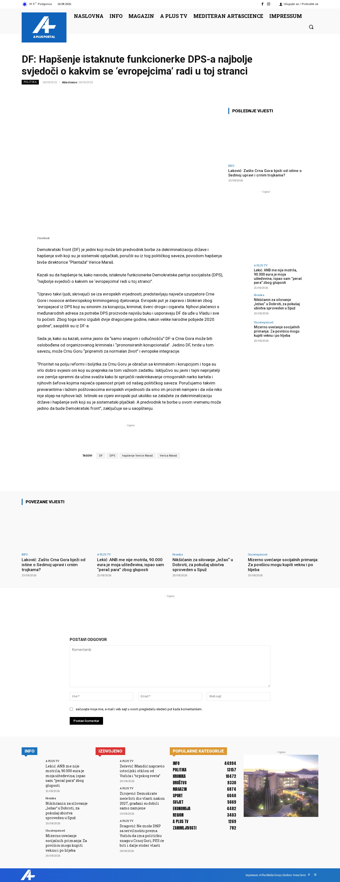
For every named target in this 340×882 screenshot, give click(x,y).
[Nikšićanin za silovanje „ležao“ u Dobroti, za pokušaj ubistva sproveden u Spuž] (239, 305)
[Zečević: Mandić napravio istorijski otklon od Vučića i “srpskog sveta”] (106, 769)
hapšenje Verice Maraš (137, 455)
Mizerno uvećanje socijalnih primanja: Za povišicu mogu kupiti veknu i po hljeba (277, 331)
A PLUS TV (261, 265)
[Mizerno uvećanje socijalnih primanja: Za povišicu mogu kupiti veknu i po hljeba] (239, 332)
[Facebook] (262, 4)
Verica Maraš (168, 455)
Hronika (259, 295)
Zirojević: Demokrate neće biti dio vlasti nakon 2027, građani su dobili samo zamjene (142, 800)
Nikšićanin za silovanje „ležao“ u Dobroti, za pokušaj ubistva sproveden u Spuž (277, 304)
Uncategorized (263, 322)
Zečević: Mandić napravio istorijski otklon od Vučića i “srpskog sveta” (142, 771)
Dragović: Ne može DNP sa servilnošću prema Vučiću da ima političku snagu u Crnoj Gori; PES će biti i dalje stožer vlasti (142, 836)
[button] (311, 27)
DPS (112, 455)
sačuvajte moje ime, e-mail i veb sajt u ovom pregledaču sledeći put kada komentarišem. (139, 709)
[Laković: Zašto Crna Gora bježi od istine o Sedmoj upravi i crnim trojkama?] (265, 140)
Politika (30, 82)
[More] (313, 93)
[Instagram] (269, 4)
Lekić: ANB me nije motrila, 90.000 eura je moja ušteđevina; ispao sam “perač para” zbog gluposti (278, 276)
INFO (231, 165)
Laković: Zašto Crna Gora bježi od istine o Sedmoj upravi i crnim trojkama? (265, 172)
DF (101, 455)
